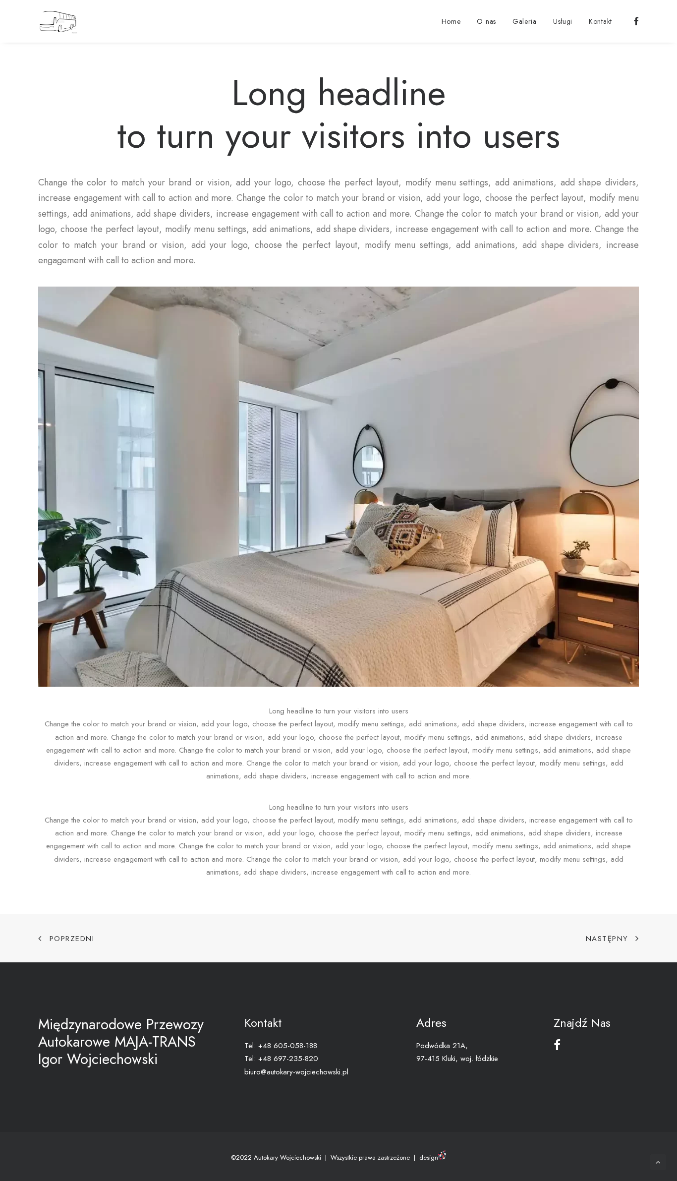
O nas (486, 21)
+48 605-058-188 (287, 1045)
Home (451, 21)
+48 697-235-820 (288, 1058)
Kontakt (600, 21)
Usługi (562, 21)
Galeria (524, 21)
